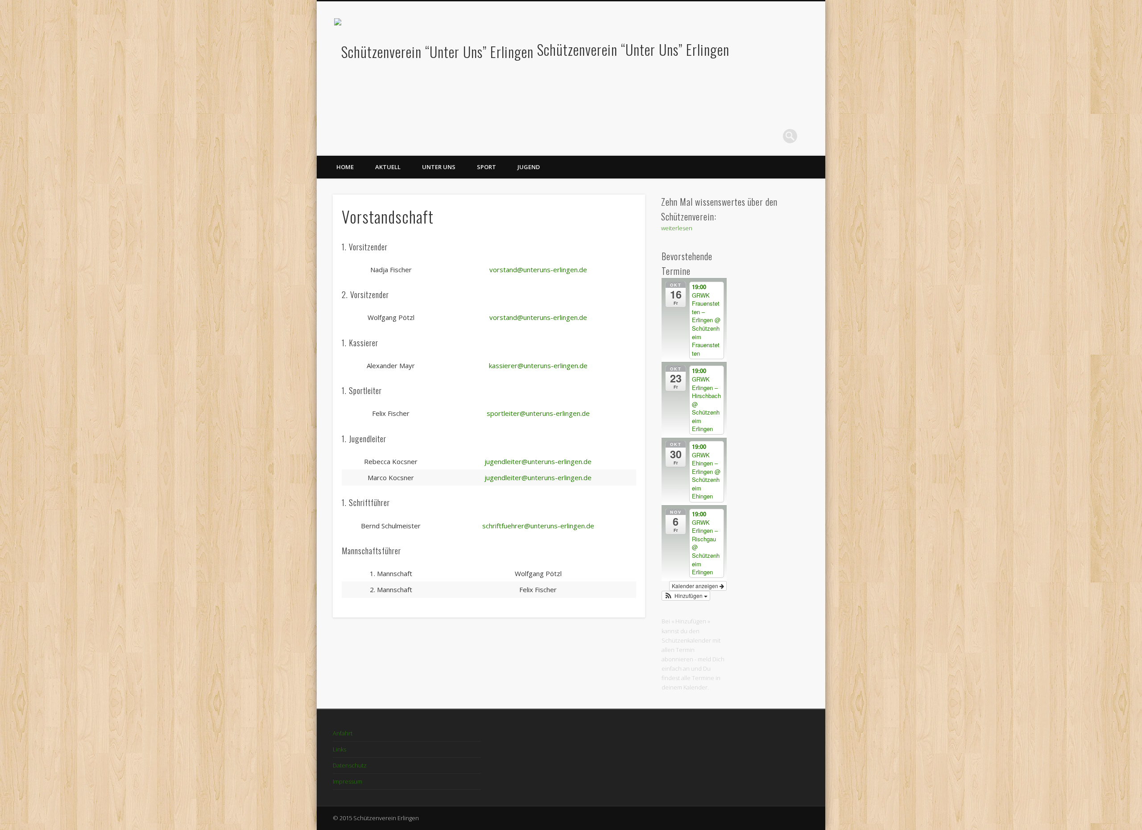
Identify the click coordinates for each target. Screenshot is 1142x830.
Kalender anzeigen (696, 585)
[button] (686, 595)
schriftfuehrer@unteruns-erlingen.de (538, 525)
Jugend (528, 167)
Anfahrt (342, 733)
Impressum (347, 781)
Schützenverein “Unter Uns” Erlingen (633, 49)
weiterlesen (676, 228)
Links (339, 749)
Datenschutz (350, 765)
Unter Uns (438, 167)
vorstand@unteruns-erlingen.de (538, 269)
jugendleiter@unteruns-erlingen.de (538, 461)
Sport (486, 167)
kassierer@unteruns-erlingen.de (538, 365)
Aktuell (388, 167)
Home (345, 167)
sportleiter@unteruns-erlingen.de (538, 413)
